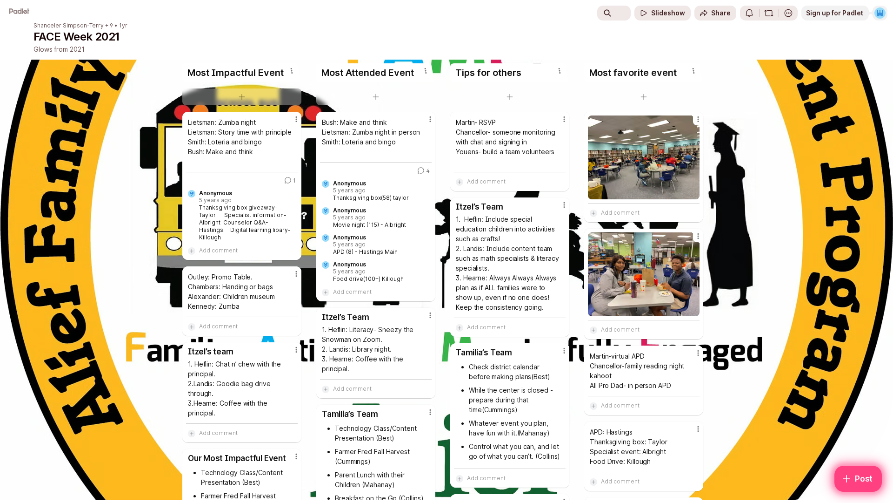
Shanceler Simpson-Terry (68, 25)
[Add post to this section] (241, 96)
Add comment (218, 250)
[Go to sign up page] (880, 13)
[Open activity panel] (749, 13)
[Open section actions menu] (291, 71)
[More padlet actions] (788, 13)
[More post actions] (296, 119)
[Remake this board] (769, 13)
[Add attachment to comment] (191, 250)
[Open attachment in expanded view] (644, 157)
